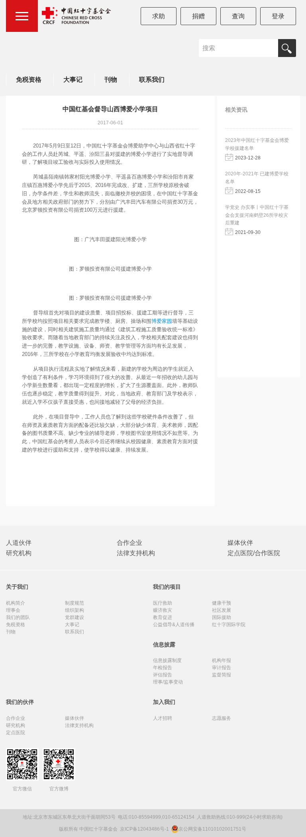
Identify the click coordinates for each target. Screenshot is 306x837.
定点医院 (15, 732)
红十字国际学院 (228, 624)
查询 (238, 16)
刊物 (110, 79)
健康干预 (221, 603)
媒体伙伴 (240, 542)
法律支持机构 (136, 553)
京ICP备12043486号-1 (145, 829)
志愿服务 (221, 718)
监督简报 (221, 675)
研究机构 (18, 553)
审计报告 (221, 667)
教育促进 (162, 617)
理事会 (13, 610)
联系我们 (152, 79)
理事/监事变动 (168, 682)
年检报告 (162, 667)
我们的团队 (18, 617)
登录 (278, 16)
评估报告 (162, 675)
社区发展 (221, 610)
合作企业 (129, 542)
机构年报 (221, 660)
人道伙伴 (18, 542)
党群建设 (74, 617)
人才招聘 (162, 718)
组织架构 (74, 610)
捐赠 (198, 16)
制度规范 (74, 603)
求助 (158, 16)
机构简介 (15, 603)
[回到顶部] (295, 826)
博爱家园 (161, 321)
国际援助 (221, 617)
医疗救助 (162, 603)
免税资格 (28, 79)
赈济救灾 (162, 610)
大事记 (72, 79)
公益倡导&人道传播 (173, 624)
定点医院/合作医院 (254, 553)
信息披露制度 (167, 660)
